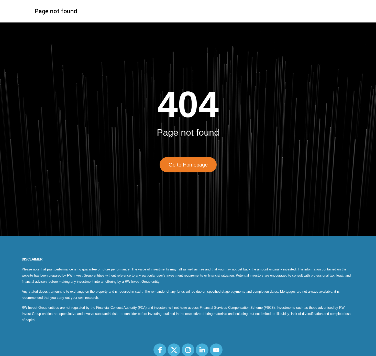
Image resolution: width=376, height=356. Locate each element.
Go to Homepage (188, 165)
